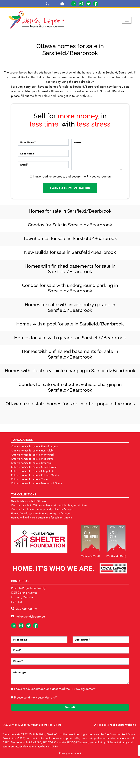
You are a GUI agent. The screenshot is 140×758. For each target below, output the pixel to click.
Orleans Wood (62, 413)
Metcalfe (115, 413)
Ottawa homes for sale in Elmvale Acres (34, 446)
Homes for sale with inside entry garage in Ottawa (40, 513)
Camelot (47, 413)
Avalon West (62, 416)
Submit (70, 707)
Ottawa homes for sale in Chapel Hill (32, 471)
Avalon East (77, 413)
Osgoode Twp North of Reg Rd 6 (130, 413)
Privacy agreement (83, 689)
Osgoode (55, 413)
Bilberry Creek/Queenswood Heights (100, 413)
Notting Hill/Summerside (25, 413)
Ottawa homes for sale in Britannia (31, 462)
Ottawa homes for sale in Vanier (29, 479)
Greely (17, 413)
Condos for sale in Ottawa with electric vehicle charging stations (49, 505)
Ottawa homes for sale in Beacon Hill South (36, 483)
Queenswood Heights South (70, 416)
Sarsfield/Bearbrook (107, 413)
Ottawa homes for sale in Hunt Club (32, 450)
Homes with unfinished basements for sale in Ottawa (41, 517)
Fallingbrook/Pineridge (40, 413)
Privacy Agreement (99, 176)
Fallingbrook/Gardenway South (85, 413)
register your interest (34, 91)
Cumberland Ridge (122, 413)
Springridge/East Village (32, 413)
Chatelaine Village (77, 416)
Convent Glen (9, 413)
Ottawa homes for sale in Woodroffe (32, 458)
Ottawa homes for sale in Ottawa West (34, 467)
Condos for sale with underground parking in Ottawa (42, 509)
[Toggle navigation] (126, 20)
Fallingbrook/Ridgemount (92, 413)
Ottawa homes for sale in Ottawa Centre (35, 475)
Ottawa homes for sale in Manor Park (32, 454)
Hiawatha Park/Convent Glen (70, 413)
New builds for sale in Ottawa (28, 501)
